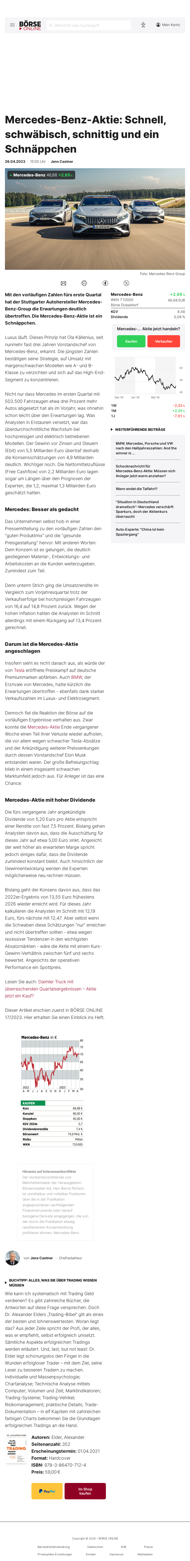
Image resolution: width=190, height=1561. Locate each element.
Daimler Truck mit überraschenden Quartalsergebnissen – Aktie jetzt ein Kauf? (50, 988)
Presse (148, 1547)
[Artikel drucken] (84, 283)
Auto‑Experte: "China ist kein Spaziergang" (140, 531)
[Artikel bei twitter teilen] (126, 283)
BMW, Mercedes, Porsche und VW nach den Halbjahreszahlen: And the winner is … (146, 448)
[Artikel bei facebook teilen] (105, 283)
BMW (76, 677)
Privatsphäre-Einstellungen (55, 1554)
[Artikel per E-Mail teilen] (63, 283)
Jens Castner (41, 1258)
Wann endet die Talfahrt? (137, 489)
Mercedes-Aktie (43, 727)
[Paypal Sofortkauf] (47, 1491)
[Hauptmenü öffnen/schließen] (12, 24)
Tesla (19, 670)
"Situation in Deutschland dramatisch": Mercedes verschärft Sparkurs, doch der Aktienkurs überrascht (144, 509)
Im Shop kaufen (85, 1491)
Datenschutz (95, 1547)
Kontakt (91, 1554)
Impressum (116, 1554)
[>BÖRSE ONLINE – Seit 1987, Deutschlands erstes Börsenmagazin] (30, 25)
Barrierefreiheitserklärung (54, 1547)
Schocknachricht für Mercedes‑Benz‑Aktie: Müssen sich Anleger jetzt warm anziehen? (145, 471)
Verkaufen (163, 341)
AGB (123, 1547)
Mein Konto (171, 25)
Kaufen (131, 341)
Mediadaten (145, 1554)
